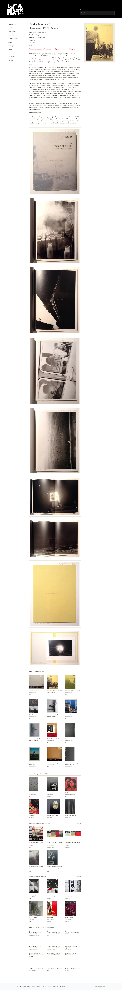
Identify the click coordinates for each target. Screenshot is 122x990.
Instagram (62, 986)
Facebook (55, 986)
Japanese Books (13, 38)
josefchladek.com (100, 986)
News (10, 49)
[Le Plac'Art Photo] (15, 9)
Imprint (33, 986)
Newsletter (11, 53)
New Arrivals (12, 24)
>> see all (78, 774)
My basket (11, 56)
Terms (49, 986)
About (38, 986)
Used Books (12, 31)
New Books (11, 28)
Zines (10, 42)
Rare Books (11, 35)
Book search (83, 10)
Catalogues (11, 46)
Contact (10, 60)
